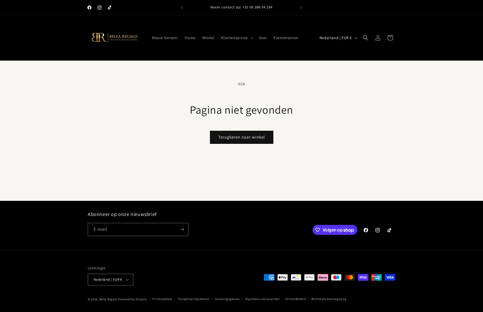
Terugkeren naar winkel (241, 137)
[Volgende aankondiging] (301, 7)
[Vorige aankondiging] (182, 7)
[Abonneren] (182, 229)
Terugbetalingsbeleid (193, 299)
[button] (236, 38)
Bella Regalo (108, 299)
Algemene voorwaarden (262, 299)
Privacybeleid (162, 299)
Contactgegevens (227, 299)
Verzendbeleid (295, 299)
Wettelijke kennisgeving (328, 299)
